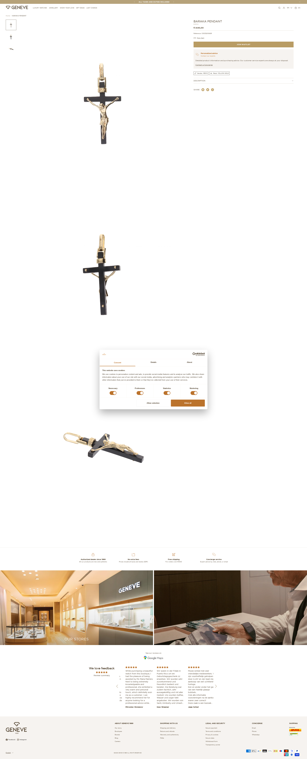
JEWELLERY (53, 8)
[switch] (140, 393)
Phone (254, 731)
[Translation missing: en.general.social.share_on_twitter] (207, 89)
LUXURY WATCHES (40, 8)
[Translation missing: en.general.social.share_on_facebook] (202, 89)
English (8, 752)
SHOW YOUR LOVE (67, 8)
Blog (116, 738)
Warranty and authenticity (169, 734)
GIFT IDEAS (80, 8)
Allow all (187, 403)
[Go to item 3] (11, 49)
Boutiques (118, 731)
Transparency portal (213, 744)
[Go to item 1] (11, 25)
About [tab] (189, 362)
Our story (118, 728)
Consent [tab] (117, 363)
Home (8, 16)
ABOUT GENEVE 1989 (124, 723)
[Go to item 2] (11, 37)
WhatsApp (256, 734)
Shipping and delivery (168, 728)
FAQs (162, 738)
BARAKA (196, 24)
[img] (102, 672)
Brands (117, 734)
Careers (117, 741)
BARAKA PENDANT (19, 16)
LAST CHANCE (91, 8)
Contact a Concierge (204, 65)
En (288, 7)
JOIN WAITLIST (243, 44)
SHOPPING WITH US (169, 723)
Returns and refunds (167, 731)
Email (254, 728)
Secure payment (211, 728)
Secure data (210, 738)
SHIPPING (293, 723)
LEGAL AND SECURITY (215, 723)
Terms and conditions (213, 731)
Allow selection (153, 403)
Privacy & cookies (212, 734)
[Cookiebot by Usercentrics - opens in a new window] (194, 354)
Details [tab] (153, 362)
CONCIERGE (257, 723)
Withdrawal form (212, 741)
